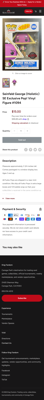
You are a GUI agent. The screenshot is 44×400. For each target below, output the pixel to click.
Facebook (6, 370)
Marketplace (7, 319)
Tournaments (7, 314)
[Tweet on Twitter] (35, 149)
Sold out (22, 140)
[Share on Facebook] (26, 149)
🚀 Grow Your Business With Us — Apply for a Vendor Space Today (22, 3)
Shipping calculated (20, 123)
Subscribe (29, 11)
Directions (6, 338)
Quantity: (6, 131)
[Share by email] (40, 149)
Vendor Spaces (8, 323)
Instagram (6, 375)
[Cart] (35, 11)
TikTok (4, 380)
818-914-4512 (7, 291)
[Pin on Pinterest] (30, 149)
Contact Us (6, 343)
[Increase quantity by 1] (27, 130)
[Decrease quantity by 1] (14, 130)
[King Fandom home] (8, 11)
